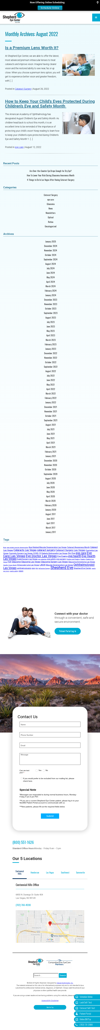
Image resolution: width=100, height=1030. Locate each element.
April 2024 (50, 282)
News (51, 208)
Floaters (82, 559)
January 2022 (50, 402)
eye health (74, 556)
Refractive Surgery (44, 568)
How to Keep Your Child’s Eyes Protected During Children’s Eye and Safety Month (50, 103)
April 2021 (50, 442)
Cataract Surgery (23, 89)
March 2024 (51, 286)
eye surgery (61, 559)
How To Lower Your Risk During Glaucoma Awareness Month (50, 175)
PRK (36, 568)
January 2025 (50, 241)
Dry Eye (71, 553)
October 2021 (50, 416)
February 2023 (50, 344)
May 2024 (51, 277)
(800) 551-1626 (23, 842)
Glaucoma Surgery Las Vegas (54, 562)
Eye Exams (62, 556)
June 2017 (51, 519)
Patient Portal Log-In (67, 631)
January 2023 (50, 349)
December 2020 (50, 460)
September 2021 (50, 420)
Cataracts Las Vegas (25, 550)
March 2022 (51, 393)
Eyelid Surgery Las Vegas (27, 559)
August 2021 (51, 425)
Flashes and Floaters (73, 559)
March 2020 (51, 501)
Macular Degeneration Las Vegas (59, 565)
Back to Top (50, 1007)
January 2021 (50, 456)
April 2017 (50, 523)
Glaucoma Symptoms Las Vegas (81, 562)
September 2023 (50, 313)
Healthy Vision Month (10, 565)
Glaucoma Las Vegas (30, 562)
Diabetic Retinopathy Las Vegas (54, 553)
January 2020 (50, 510)
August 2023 (50, 317)
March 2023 (51, 340)
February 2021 (50, 452)
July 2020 (51, 483)
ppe (33, 568)
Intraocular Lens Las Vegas (28, 565)
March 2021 (50, 447)
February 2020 (51, 505)
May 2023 (51, 331)
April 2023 (50, 335)
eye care (19, 147)
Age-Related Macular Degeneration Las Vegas (48, 547)
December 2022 (50, 353)
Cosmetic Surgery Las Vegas (21, 553)
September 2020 (50, 474)
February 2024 (51, 290)
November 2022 (50, 358)
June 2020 (50, 487)
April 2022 (50, 389)
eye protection (42, 559)
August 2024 (50, 264)
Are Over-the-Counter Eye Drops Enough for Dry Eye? (51, 171)
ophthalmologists (24, 568)
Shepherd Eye (62, 567)
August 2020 (50, 478)
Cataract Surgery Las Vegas (70, 550)
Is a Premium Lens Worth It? (31, 47)
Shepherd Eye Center (82, 568)
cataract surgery (46, 550)
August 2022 (50, 371)
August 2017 (51, 514)
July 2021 (50, 429)
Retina (50, 222)
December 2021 (50, 407)
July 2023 (51, 322)
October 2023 (50, 308)
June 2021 (51, 434)
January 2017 (50, 532)
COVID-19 (37, 553)
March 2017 (50, 527)
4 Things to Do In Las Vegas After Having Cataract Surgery (50, 180)
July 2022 (51, 375)
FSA (9, 562)
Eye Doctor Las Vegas (41, 556)
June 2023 (50, 326)
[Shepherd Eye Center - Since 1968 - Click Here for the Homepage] (13, 17)
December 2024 (50, 246)
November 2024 (50, 250)
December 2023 (50, 300)
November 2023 (50, 304)
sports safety (14, 571)
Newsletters (50, 213)
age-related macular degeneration (17, 547)
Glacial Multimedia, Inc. (65, 983)
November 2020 (50, 465)
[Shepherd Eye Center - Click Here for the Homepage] (37, 962)
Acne (4, 547)
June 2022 (50, 380)
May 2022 (51, 384)
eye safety (51, 559)
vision (21, 571)
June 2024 (50, 273)
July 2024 (51, 268)
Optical (51, 217)
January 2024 (50, 295)
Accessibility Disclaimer (50, 1001)
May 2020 (51, 492)
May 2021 (50, 438)
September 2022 (50, 367)
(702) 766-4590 (23, 905)
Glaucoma (51, 204)
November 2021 (50, 411)
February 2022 (50, 398)
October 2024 (50, 255)
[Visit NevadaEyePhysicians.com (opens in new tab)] (59, 962)
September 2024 (50, 259)
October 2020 (50, 469)
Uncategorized (50, 226)
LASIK (42, 565)
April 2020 (50, 496)
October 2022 (50, 362)
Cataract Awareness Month (78, 547)
